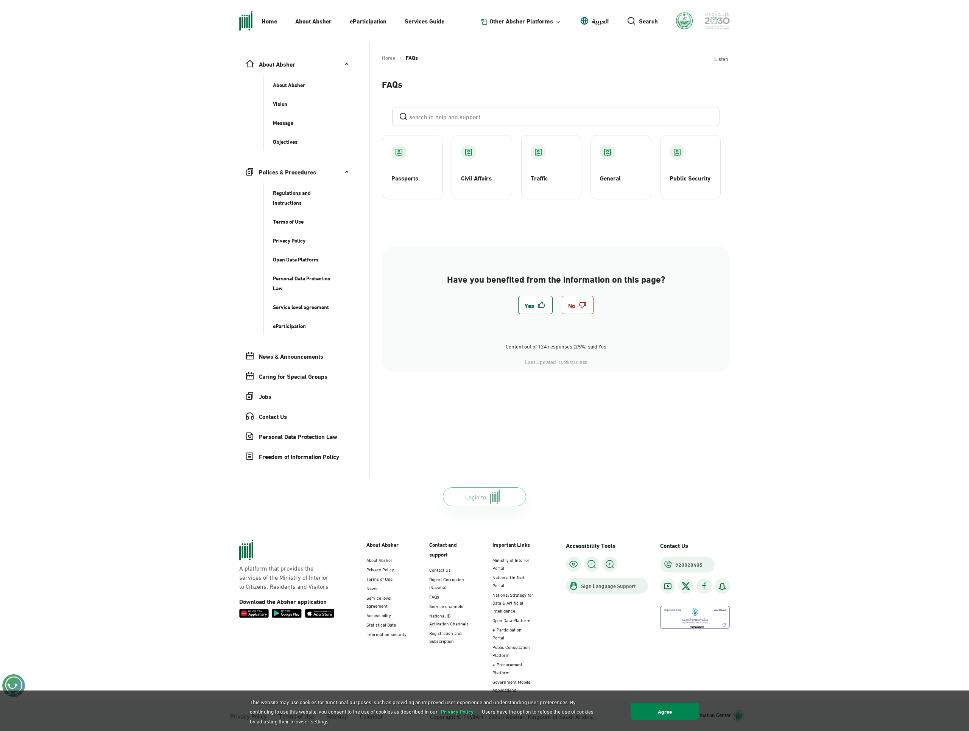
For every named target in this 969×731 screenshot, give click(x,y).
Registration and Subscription (445, 636)
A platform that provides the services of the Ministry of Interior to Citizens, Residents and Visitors (284, 577)
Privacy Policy (380, 569)
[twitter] (685, 586)
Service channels (446, 606)
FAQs (434, 596)
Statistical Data (381, 624)
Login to (475, 496)
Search (648, 20)
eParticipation (368, 20)
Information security (386, 634)
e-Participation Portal (507, 633)
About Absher (313, 20)
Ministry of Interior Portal (511, 563)
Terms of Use (379, 578)
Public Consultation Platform (511, 650)
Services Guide (424, 20)
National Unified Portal (508, 581)
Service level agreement (378, 601)
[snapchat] (722, 586)
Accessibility (378, 615)
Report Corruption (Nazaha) (446, 583)
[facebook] (704, 586)
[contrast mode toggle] (573, 564)
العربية (600, 20)
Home (269, 20)
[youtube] (667, 586)
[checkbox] (535, 305)
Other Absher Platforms (521, 20)
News (371, 588)
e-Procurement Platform (507, 668)
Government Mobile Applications (511, 685)
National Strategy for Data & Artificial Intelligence (512, 602)
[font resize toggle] (591, 564)
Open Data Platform (511, 620)
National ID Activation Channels (449, 619)
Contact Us (440, 569)
